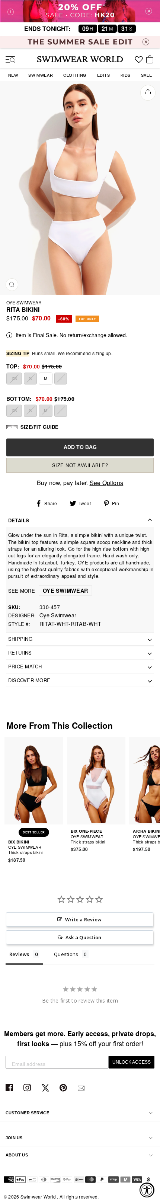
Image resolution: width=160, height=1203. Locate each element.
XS (14, 378)
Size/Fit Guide (39, 426)
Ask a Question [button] (83, 937)
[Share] (147, 92)
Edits (103, 75)
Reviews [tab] (19, 954)
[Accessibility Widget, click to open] (147, 1190)
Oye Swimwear (24, 302)
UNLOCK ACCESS (131, 1062)
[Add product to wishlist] (59, 847)
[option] (80, 188)
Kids (126, 75)
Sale (146, 75)
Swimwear (40, 75)
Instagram (28, 1088)
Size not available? (80, 465)
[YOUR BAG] (151, 60)
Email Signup (82, 1088)
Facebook (10, 1088)
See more (48, 590)
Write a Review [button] (83, 919)
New (13, 75)
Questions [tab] (66, 954)
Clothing (75, 75)
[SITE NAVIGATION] (7, 60)
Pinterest (64, 1088)
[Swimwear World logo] (80, 59)
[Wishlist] (138, 62)
